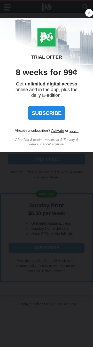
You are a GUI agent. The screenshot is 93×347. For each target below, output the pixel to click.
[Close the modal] (89, 13)
